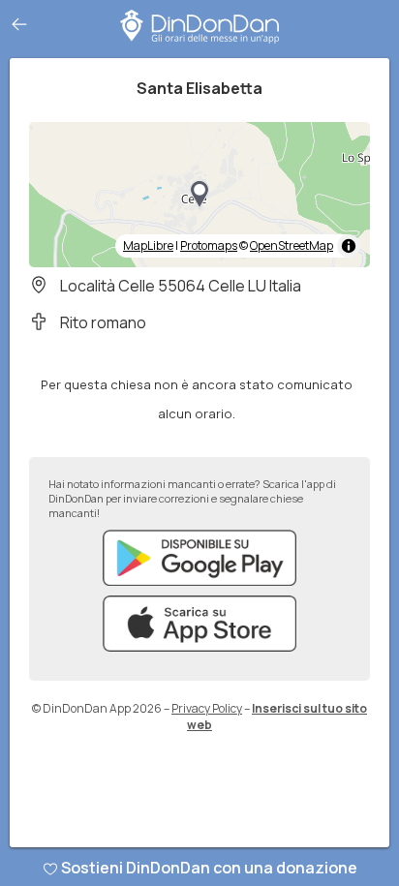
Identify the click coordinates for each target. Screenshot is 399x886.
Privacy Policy (206, 708)
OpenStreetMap (291, 245)
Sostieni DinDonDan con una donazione (209, 867)
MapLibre (148, 245)
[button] (199, 194)
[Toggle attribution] (348, 246)
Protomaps (208, 245)
